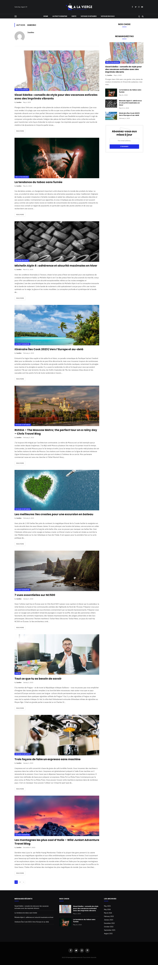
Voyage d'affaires (22, 425)
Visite (73, 16)
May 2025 (107, 906)
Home (45, 16)
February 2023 (109, 916)
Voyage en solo (108, 16)
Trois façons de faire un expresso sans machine (48, 759)
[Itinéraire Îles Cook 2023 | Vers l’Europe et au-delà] (57, 325)
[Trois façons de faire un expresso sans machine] (57, 735)
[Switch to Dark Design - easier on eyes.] (139, 16)
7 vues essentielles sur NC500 (35, 595)
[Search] (142, 16)
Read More (20, 131)
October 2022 (108, 927)
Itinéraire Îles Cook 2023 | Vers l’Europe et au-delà (49, 349)
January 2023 (108, 920)
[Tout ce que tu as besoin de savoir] (57, 654)
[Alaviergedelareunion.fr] (79, 7)
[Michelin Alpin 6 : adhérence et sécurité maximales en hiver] (57, 241)
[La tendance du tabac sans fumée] (57, 158)
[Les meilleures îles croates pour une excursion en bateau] (57, 490)
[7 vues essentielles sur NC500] (57, 571)
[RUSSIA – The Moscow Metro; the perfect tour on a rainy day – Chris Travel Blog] (57, 406)
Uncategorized (21, 90)
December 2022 (109, 923)
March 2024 (108, 913)
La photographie (59, 16)
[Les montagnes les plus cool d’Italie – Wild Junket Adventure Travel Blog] (57, 816)
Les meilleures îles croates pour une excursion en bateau (54, 514)
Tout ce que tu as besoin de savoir (38, 679)
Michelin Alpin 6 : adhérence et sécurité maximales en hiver (56, 266)
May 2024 (107, 909)
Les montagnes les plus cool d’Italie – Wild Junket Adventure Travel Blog (57, 842)
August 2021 (108, 934)
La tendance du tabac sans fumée (38, 182)
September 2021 (109, 930)
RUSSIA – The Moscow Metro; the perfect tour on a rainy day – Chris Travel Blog (56, 432)
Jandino (30, 32)
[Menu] (16, 16)
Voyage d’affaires (89, 16)
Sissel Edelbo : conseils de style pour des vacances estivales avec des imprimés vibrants (56, 96)
